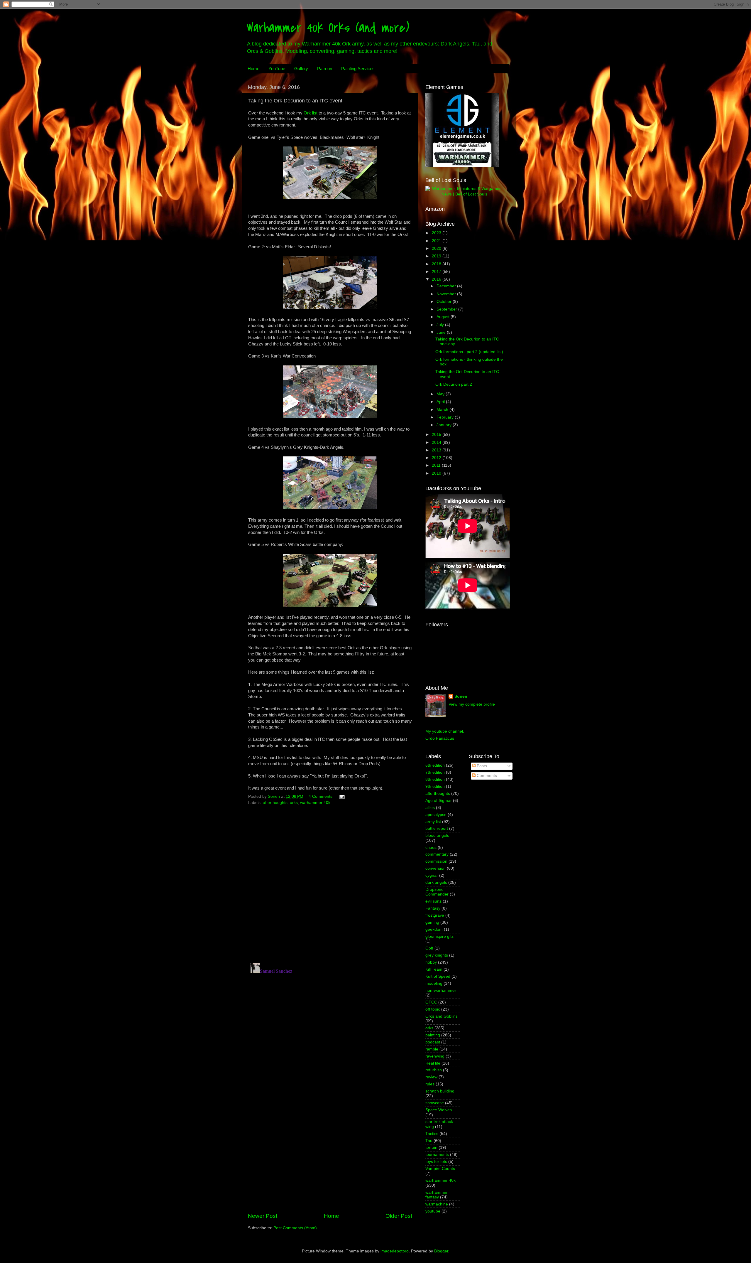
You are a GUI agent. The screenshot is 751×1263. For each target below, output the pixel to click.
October (445, 301)
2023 (437, 233)
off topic (432, 1009)
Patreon (324, 68)
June (442, 332)
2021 (437, 241)
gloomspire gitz (439, 936)
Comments (486, 775)
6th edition (435, 765)
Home (253, 68)
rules (429, 1084)
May (441, 394)
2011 (437, 465)
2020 (437, 248)
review (431, 1077)
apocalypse (435, 814)
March (443, 409)
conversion (435, 868)
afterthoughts (275, 802)
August (444, 317)
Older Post (398, 1216)
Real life (432, 1063)
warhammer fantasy (436, 1194)
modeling (433, 983)
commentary (437, 854)
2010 (437, 473)
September (447, 309)
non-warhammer (440, 990)
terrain (431, 1147)
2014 (437, 442)
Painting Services (358, 68)
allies (430, 807)
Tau (428, 1141)
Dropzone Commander (437, 891)
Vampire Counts (440, 1168)
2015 (437, 434)
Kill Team (433, 969)
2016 (437, 279)
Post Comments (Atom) (295, 1228)
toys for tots (436, 1161)
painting (432, 1035)
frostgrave (434, 915)
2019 (437, 256)
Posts (481, 766)
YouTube (276, 68)
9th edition (435, 786)
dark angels (436, 882)
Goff (429, 948)
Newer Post (262, 1216)
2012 (437, 458)
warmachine (436, 1204)
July (441, 325)
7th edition (435, 772)
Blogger (441, 1251)
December (447, 286)
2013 (437, 450)
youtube (432, 1211)
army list (433, 821)
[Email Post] (341, 796)
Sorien (460, 696)
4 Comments (320, 796)
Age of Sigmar (438, 800)
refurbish (433, 1070)
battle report (436, 828)
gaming (432, 922)
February (446, 417)
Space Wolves (438, 1110)
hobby (431, 962)
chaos (431, 847)
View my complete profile (472, 704)
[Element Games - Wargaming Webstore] (462, 165)
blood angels (437, 835)
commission (436, 861)
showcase (434, 1103)
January (445, 425)
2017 (437, 271)
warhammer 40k (315, 802)
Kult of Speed (437, 976)
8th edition (435, 779)
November (447, 294)
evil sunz (433, 901)
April (441, 401)
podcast (432, 1042)
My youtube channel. (444, 731)
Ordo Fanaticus (439, 738)
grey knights (436, 955)
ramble (431, 1049)
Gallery (301, 68)
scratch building (439, 1091)
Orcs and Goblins (441, 1016)
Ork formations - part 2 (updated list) (469, 352)
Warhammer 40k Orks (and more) (327, 27)
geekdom (434, 929)
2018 (437, 264)
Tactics (431, 1134)
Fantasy (432, 908)
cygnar (431, 875)
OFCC (431, 1002)
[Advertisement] (330, 1163)
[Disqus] (330, 882)
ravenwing (434, 1056)
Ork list (310, 113)
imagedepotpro (394, 1251)
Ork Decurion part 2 (453, 384)
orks (294, 802)
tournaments (437, 1154)
